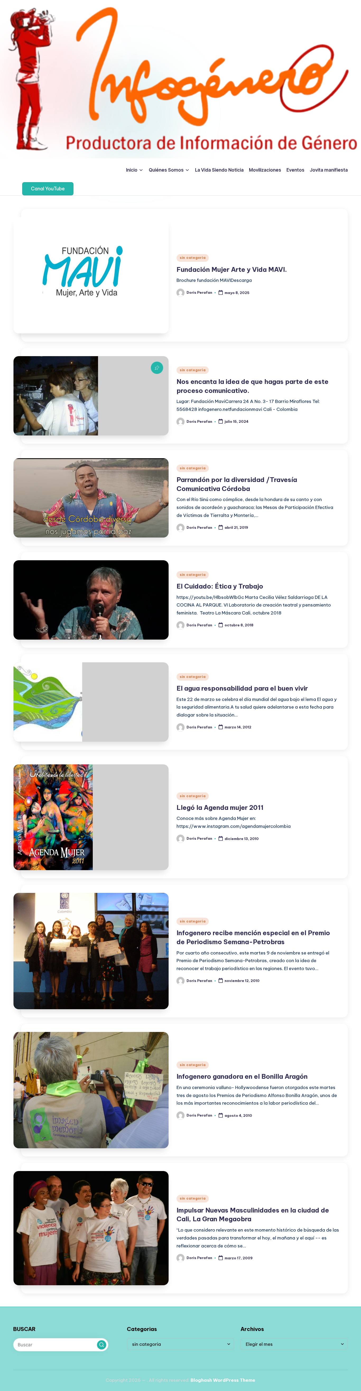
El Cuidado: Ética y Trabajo (220, 586)
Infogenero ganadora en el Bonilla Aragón (242, 1076)
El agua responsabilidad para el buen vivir (242, 688)
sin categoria (193, 258)
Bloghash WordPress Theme (223, 1380)
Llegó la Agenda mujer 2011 (220, 807)
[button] (47, 188)
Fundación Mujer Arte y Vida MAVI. (232, 269)
